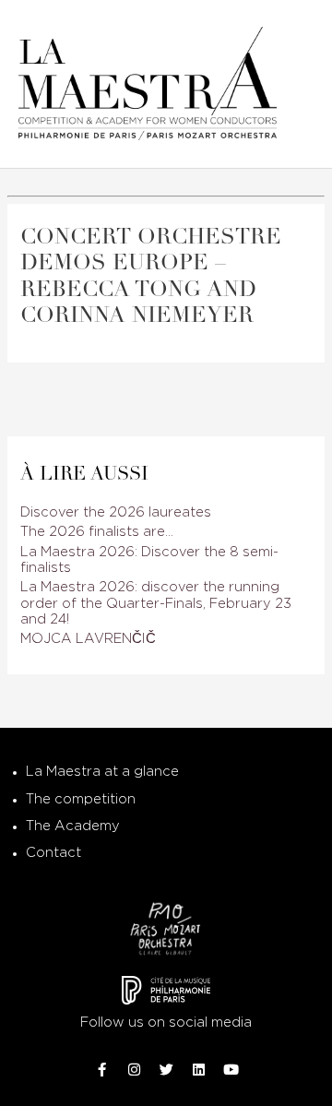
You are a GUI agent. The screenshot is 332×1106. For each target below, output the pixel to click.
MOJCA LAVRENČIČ (88, 639)
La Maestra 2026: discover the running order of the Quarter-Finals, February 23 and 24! (155, 603)
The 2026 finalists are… (96, 532)
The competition (81, 799)
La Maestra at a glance (102, 772)
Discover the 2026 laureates (115, 512)
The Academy (73, 826)
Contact (53, 853)
